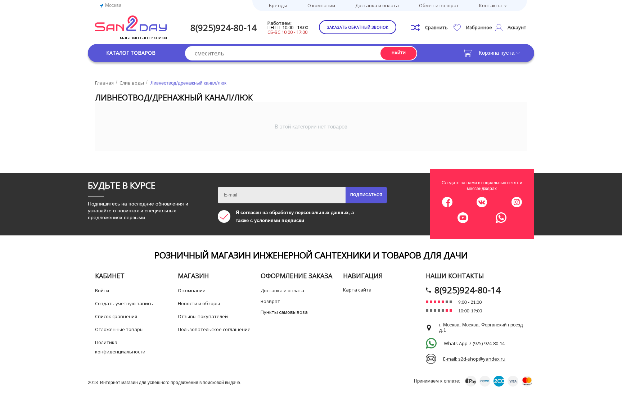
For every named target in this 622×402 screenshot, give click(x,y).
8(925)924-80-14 (223, 27)
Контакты (490, 5)
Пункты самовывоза (284, 312)
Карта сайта (357, 289)
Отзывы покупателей (203, 316)
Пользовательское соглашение (214, 329)
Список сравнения (116, 316)
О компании (321, 5)
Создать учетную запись (124, 303)
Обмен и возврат (439, 5)
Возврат (270, 301)
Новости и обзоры (199, 303)
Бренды (278, 5)
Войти (102, 290)
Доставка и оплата (377, 5)
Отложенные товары (119, 329)
